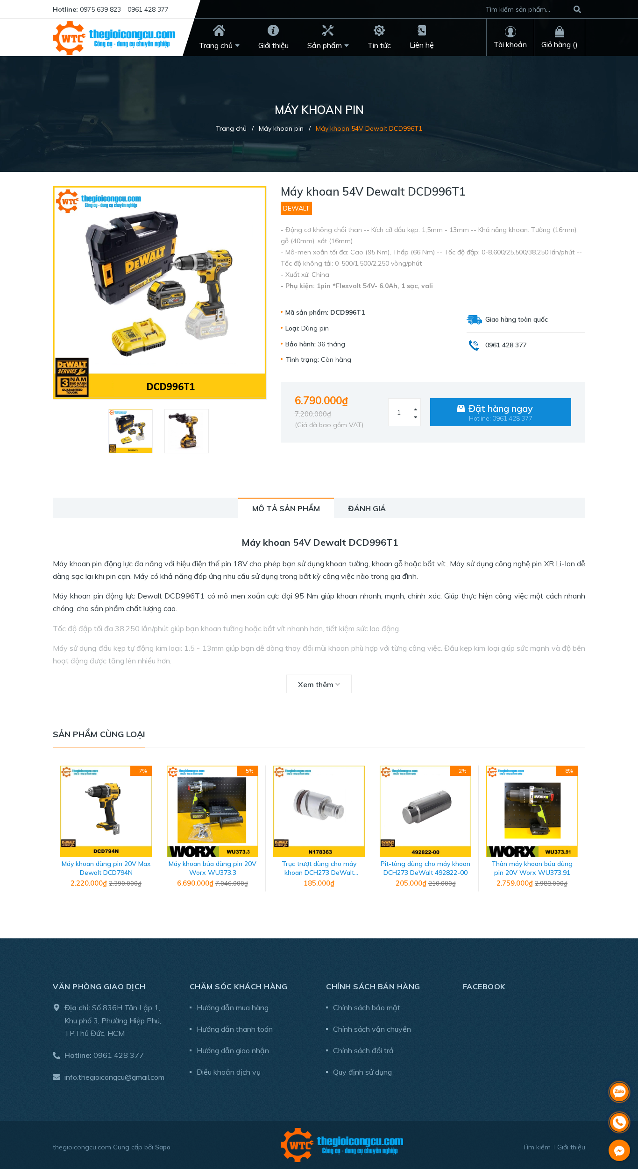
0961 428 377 (118, 1055)
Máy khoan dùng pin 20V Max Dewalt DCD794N (106, 868)
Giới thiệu (571, 1147)
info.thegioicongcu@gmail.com (114, 1077)
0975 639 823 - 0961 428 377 (124, 9)
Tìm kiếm (537, 1147)
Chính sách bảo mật (366, 1007)
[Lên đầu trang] (619, 1067)
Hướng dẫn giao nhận (233, 1050)
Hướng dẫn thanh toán (235, 1029)
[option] (131, 431)
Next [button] (578, 833)
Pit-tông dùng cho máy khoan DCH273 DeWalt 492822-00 (425, 868)
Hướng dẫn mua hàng (233, 1007)
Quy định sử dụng (362, 1072)
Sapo (162, 1147)
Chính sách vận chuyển (372, 1029)
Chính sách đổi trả (363, 1050)
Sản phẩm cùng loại (99, 734)
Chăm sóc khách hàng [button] (239, 986)
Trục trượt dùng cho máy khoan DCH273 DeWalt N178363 (319, 872)
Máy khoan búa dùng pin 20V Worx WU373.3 (212, 868)
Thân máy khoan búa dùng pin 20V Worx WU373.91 (532, 868)
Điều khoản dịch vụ (229, 1072)
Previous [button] (60, 833)
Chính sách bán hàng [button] (373, 986)
